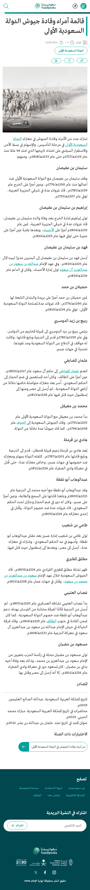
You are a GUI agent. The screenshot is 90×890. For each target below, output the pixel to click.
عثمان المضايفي (69, 371)
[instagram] (54, 872)
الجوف (21, 422)
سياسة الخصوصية (29, 788)
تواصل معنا (54, 795)
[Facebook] (45, 872)
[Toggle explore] (75, 6)
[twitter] (36, 872)
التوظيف (37, 795)
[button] (6, 6)
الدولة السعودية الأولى (71, 51)
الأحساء (48, 230)
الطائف (51, 621)
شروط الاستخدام (53, 788)
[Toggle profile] (83, 6)
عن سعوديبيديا (76, 788)
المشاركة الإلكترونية (75, 795)
